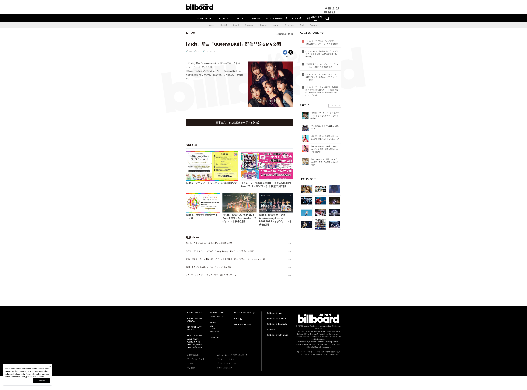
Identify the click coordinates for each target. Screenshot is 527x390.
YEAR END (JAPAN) (194, 344)
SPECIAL (256, 18)
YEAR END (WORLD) (194, 347)
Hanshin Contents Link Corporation (316, 326)
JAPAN (212, 329)
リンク (190, 363)
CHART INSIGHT (205, 18)
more (334, 105)
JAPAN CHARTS (193, 339)
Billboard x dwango (277, 335)
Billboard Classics (277, 318)
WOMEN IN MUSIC (275, 18)
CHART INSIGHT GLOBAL (195, 320)
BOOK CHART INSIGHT (194, 328)
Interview (263, 25)
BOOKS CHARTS (218, 312)
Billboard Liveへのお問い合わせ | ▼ (232, 355)
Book (302, 25)
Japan (276, 25)
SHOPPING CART (242, 324)
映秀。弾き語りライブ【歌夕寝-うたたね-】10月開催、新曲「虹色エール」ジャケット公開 (225, 259)
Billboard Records (277, 324)
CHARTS (223, 18)
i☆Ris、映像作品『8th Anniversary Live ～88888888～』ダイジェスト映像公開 (275, 219)
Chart (212, 25)
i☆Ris (190, 51)
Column (249, 25)
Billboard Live (274, 313)
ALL (211, 326)
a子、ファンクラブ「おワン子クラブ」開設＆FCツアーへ (211, 275)
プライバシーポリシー (226, 363)
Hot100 (224, 25)
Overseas (289, 25)
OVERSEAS (214, 331)
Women (314, 25)
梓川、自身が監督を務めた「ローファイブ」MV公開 (208, 267)
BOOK (295, 18)
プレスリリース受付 (225, 359)
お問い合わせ (193, 355)
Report (236, 25)
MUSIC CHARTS (194, 335)
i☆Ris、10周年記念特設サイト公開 (202, 216)
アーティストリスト (196, 359)
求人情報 (191, 368)
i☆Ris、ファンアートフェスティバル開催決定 (211, 183)
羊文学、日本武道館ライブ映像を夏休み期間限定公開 (209, 243)
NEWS (240, 18)
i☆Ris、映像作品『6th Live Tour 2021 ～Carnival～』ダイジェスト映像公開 (239, 218)
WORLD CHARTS (193, 342)
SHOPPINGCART (316, 18)
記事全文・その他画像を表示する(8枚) (238, 122)
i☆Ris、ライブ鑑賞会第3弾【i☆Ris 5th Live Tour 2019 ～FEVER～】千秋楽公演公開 (266, 184)
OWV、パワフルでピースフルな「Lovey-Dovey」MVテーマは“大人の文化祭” (220, 251)
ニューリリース (210, 51)
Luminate (272, 329)
